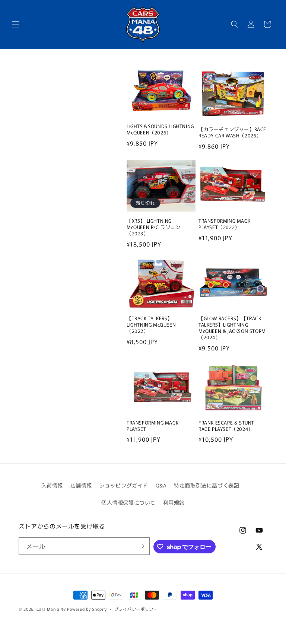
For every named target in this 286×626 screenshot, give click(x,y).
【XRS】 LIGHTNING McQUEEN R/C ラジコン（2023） (154, 227)
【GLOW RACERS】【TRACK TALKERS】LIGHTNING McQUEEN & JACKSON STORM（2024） (232, 328)
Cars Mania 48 (51, 609)
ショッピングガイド (123, 485)
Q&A (161, 485)
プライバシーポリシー (136, 609)
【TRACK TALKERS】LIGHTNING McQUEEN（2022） (151, 324)
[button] (15, 24)
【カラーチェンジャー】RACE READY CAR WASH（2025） (232, 132)
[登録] (141, 546)
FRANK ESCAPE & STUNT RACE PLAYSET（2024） (226, 426)
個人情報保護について (128, 502)
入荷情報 (52, 485)
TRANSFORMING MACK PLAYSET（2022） (224, 224)
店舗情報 (81, 485)
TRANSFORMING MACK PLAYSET (152, 426)
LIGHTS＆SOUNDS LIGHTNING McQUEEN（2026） (160, 129)
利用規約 (174, 502)
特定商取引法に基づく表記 (206, 485)
